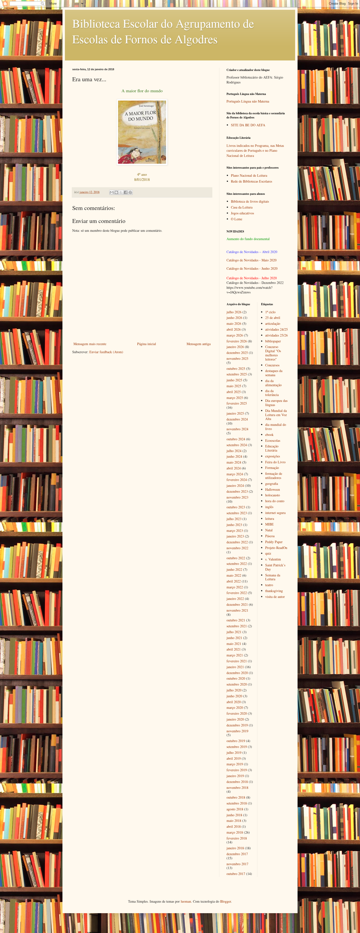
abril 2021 (234, 649)
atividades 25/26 (276, 335)
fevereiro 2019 (237, 770)
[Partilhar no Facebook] (125, 192)
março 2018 (235, 832)
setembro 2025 (237, 374)
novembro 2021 (237, 610)
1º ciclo (270, 312)
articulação (272, 323)
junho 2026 (234, 317)
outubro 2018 (236, 797)
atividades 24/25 (276, 329)
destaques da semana (273, 372)
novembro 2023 (237, 497)
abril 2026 (234, 329)
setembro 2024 (237, 445)
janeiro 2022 (235, 598)
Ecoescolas (272, 440)
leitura (269, 518)
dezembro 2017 (237, 853)
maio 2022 (234, 575)
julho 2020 (234, 690)
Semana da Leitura (272, 577)
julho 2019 (234, 752)
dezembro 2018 (237, 781)
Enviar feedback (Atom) (106, 352)
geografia (271, 483)
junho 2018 (234, 815)
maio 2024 (234, 462)
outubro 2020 (236, 678)
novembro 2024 (237, 429)
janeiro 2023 (235, 536)
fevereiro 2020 (237, 713)
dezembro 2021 (237, 604)
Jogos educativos (242, 213)
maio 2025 (234, 386)
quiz (268, 553)
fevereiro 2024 (237, 479)
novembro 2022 (237, 548)
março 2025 (235, 397)
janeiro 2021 (235, 667)
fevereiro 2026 (237, 341)
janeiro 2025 (235, 413)
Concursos (272, 365)
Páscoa (270, 536)
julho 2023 (234, 518)
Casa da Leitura (241, 207)
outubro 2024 (236, 439)
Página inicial (146, 343)
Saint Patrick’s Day (275, 567)
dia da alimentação (273, 382)
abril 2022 (234, 581)
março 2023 (235, 530)
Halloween (272, 489)
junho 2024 (234, 456)
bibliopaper (273, 341)
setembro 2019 (237, 746)
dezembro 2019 (237, 725)
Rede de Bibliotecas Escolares (251, 181)
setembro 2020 (237, 684)
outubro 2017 (236, 873)
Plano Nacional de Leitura (249, 175)
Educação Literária (271, 448)
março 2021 (235, 655)
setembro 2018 (237, 803)
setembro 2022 (237, 563)
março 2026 (235, 335)
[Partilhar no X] (121, 192)
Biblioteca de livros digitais (250, 201)
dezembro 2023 (237, 491)
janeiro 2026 (235, 346)
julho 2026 (234, 312)
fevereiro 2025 (237, 403)
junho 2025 (234, 380)
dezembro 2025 (237, 352)
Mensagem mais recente (89, 343)
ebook (269, 434)
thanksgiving (274, 590)
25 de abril (272, 317)
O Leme (236, 219)
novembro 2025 (237, 358)
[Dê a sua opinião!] (116, 192)
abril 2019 (234, 758)
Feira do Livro (275, 462)
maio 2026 (234, 323)
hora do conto (274, 501)
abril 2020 (234, 702)
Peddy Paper (274, 541)
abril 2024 (234, 468)
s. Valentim (273, 559)
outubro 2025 (236, 368)
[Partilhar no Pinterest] (130, 192)
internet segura (275, 512)
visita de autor (275, 596)
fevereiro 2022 (237, 592)
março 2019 (235, 764)
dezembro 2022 (237, 542)
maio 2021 (234, 643)
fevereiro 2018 (237, 838)
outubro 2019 (236, 740)
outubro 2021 (236, 620)
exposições (272, 456)
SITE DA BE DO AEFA (248, 125)
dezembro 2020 (237, 672)
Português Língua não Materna (248, 101)
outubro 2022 (236, 558)
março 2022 (235, 587)
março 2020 (235, 707)
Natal (269, 530)
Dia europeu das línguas (276, 402)
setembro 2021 (237, 626)
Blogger (225, 901)
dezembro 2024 (237, 419)
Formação (272, 467)
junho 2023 (234, 524)
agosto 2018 (235, 809)
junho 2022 (234, 569)
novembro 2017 (237, 864)
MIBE (269, 524)
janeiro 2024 (235, 485)
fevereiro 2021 (237, 661)
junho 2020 (234, 696)
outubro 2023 (236, 507)
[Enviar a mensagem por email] (111, 192)
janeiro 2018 (235, 848)
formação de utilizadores (273, 475)
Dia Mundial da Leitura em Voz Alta (276, 414)
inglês (269, 506)
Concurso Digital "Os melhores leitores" (273, 352)
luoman (186, 901)
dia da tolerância (272, 392)
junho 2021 (234, 637)
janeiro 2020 (235, 719)
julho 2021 (234, 632)
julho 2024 (234, 450)
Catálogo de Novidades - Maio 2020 (251, 260)
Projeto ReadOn (276, 547)
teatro (269, 585)
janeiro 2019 (235, 775)
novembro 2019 (237, 731)
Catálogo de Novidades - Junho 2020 (252, 268)
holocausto (272, 495)
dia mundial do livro (275, 426)
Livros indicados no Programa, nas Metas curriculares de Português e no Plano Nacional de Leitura (255, 151)
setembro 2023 (237, 513)
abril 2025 (234, 391)
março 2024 (235, 474)
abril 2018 (234, 826)
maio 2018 (234, 820)
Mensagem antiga (199, 343)
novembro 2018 (237, 787)
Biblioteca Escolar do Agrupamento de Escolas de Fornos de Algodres (163, 31)
